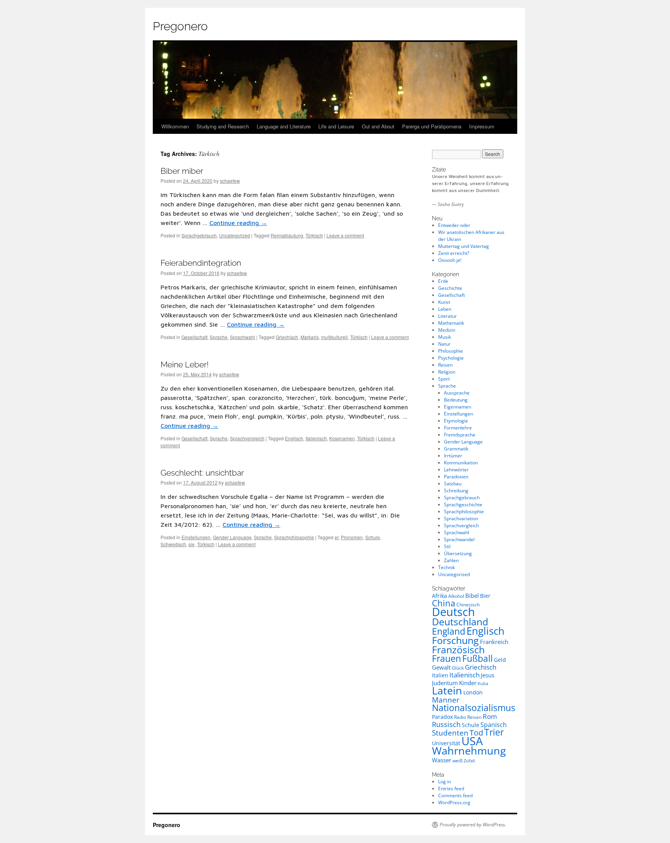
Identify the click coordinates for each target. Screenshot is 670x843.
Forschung (455, 640)
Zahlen (451, 560)
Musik (444, 337)
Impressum (481, 126)
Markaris (309, 337)
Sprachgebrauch (199, 235)
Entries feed (451, 788)
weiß (457, 760)
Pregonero (180, 26)
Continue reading (238, 222)
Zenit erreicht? (453, 253)
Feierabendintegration (201, 263)
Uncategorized (234, 235)
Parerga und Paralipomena (431, 126)
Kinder (468, 683)
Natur (444, 344)
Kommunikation (461, 462)
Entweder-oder (454, 225)
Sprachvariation (461, 518)
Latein (447, 690)
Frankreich (494, 642)
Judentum (445, 683)
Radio (460, 717)
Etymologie (456, 420)
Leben (444, 309)
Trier (494, 732)
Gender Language (232, 537)
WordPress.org (454, 802)
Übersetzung (458, 553)
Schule (372, 537)
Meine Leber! (185, 364)
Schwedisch (173, 544)
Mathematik (451, 323)
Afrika (439, 595)
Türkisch (314, 235)
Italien (440, 675)
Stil (447, 546)
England (448, 631)
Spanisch (493, 724)
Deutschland (460, 621)
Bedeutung (456, 399)
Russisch (446, 724)
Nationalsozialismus (473, 708)
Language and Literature (284, 126)
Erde (443, 281)
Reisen (445, 365)
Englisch (294, 438)
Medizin (446, 330)
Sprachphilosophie (294, 537)
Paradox (442, 716)
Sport (444, 379)
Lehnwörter (456, 469)
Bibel (472, 595)
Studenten (450, 733)
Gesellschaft (194, 337)
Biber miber (182, 171)
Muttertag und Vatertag (463, 246)
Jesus (487, 675)
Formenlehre (458, 427)
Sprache (219, 337)
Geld (500, 659)
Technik (446, 567)
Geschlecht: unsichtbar (202, 473)
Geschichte (450, 288)
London (473, 692)
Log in (444, 781)
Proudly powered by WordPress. (473, 825)
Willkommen (175, 126)
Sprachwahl (242, 337)
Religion (446, 372)
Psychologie (451, 358)
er (336, 537)
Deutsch (453, 612)
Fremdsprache (459, 434)
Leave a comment (345, 235)
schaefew (230, 180)
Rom (490, 716)
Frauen (446, 659)
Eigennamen (457, 406)
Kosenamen (342, 438)
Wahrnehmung (469, 750)
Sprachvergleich (247, 438)
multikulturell (334, 337)
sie (191, 544)
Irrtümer (453, 455)
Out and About (378, 126)
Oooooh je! (449, 260)
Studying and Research (223, 126)
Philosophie (450, 351)
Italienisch (316, 438)
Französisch (458, 649)
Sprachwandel (459, 539)
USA (472, 741)
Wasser (441, 760)
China (443, 603)
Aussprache (457, 392)
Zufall (469, 760)
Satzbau (452, 483)
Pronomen (352, 537)
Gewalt (441, 667)
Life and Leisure (336, 126)
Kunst (444, 302)
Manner (445, 700)
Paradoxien (456, 476)
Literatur (447, 316)
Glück (458, 668)
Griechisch (287, 337)
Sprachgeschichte (463, 504)
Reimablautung (287, 235)
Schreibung (456, 490)
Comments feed (455, 795)
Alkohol (456, 596)
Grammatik (456, 448)
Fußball (477, 659)
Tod (476, 732)
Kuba (483, 683)
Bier (485, 595)
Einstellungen (196, 537)
